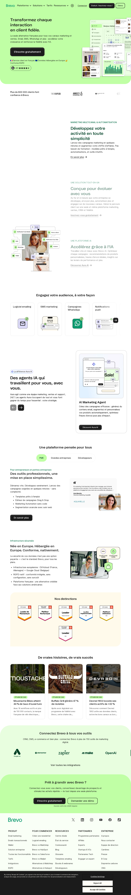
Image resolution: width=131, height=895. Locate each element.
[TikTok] (119, 819)
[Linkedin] (82, 819)
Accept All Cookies (97, 889)
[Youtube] (100, 819)
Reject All (98, 883)
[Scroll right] (115, 320)
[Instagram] (91, 819)
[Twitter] (73, 819)
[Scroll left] (15, 320)
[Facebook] (110, 819)
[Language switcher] (72, 6)
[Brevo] (10, 5)
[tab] (61, 457)
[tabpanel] (41, 457)
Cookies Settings (98, 876)
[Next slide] (21, 408)
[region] (65, 883)
